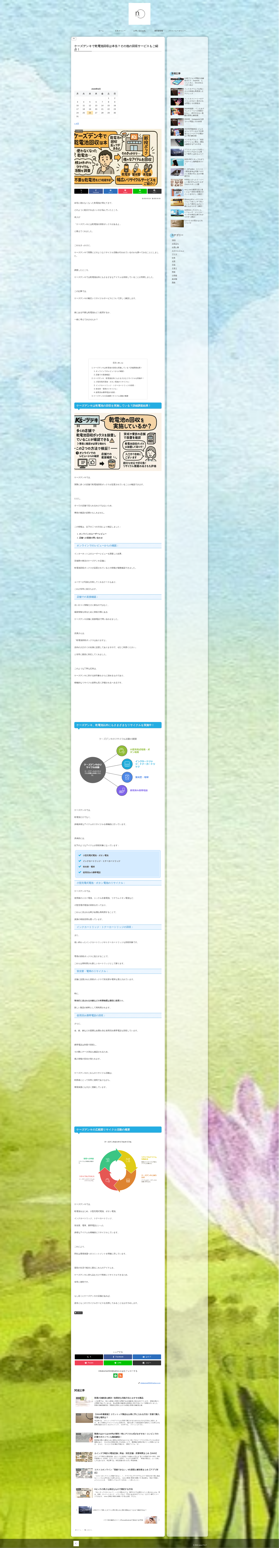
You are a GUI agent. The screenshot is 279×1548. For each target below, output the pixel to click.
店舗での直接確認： (103, 375)
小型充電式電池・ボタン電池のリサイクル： (113, 382)
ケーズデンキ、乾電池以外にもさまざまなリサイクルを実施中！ (119, 378)
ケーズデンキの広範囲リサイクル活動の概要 (111, 396)
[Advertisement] (118, 68)
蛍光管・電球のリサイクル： (107, 389)
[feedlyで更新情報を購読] (115, 1375)
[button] (155, 191)
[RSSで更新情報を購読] (120, 1375)
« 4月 (76, 124)
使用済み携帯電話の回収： (106, 392)
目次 (115, 363)
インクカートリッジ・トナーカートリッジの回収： (116, 385)
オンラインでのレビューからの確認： (110, 371)
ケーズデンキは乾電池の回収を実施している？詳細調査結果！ (118, 368)
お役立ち (79, 1313)
